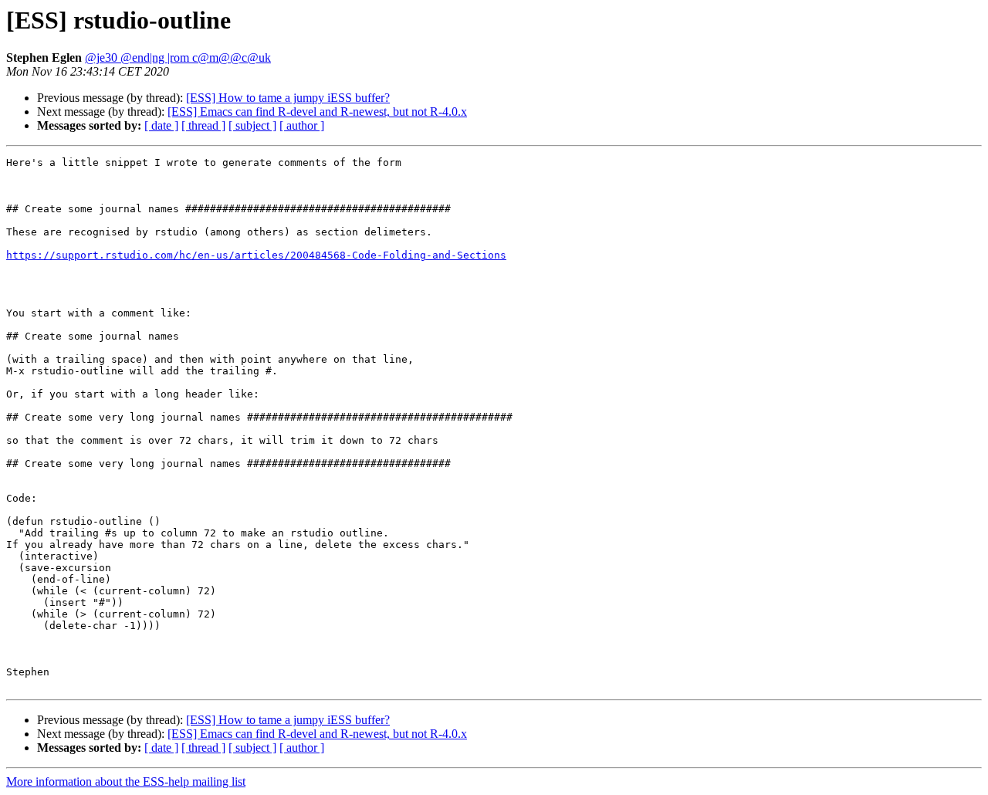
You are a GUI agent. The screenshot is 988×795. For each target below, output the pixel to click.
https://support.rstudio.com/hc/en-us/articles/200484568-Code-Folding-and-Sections (256, 255)
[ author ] (301, 125)
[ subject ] (252, 125)
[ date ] (161, 125)
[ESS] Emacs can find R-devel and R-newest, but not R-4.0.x (317, 111)
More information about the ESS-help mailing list (125, 781)
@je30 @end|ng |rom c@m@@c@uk (178, 57)
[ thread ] (203, 125)
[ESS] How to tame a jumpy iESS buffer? (288, 97)
